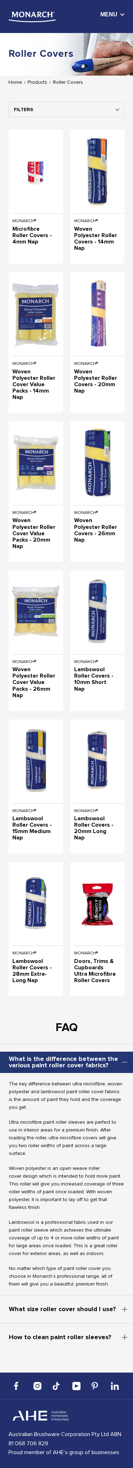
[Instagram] (37, 1386)
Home (15, 82)
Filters (23, 109)
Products (37, 82)
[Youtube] (76, 1386)
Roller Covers (68, 82)
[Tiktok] (56, 1386)
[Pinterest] (95, 1386)
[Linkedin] (115, 1386)
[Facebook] (18, 1386)
